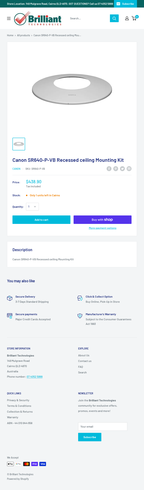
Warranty (12, 417)
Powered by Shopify (18, 478)
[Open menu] (9, 18)
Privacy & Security (18, 400)
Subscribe (128, 3)
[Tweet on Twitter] (122, 168)
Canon (16, 168)
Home (10, 35)
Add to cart (41, 219)
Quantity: (18, 206)
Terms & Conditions (19, 405)
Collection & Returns (20, 411)
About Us (83, 355)
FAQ (80, 366)
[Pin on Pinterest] (115, 168)
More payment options (102, 228)
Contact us (84, 360)
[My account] (127, 18)
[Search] (114, 18)
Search (82, 372)
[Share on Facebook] (109, 168)
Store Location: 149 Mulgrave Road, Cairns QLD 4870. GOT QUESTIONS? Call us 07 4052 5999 (60, 3)
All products (23, 35)
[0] (134, 18)
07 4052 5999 (34, 376)
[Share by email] (129, 168)
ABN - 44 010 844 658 (19, 423)
